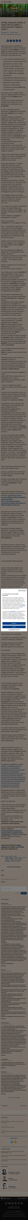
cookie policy (22, 605)
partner (19, 612)
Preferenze (14, 623)
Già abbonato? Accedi (14, 629)
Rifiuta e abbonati (22, 590)
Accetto (14, 626)
